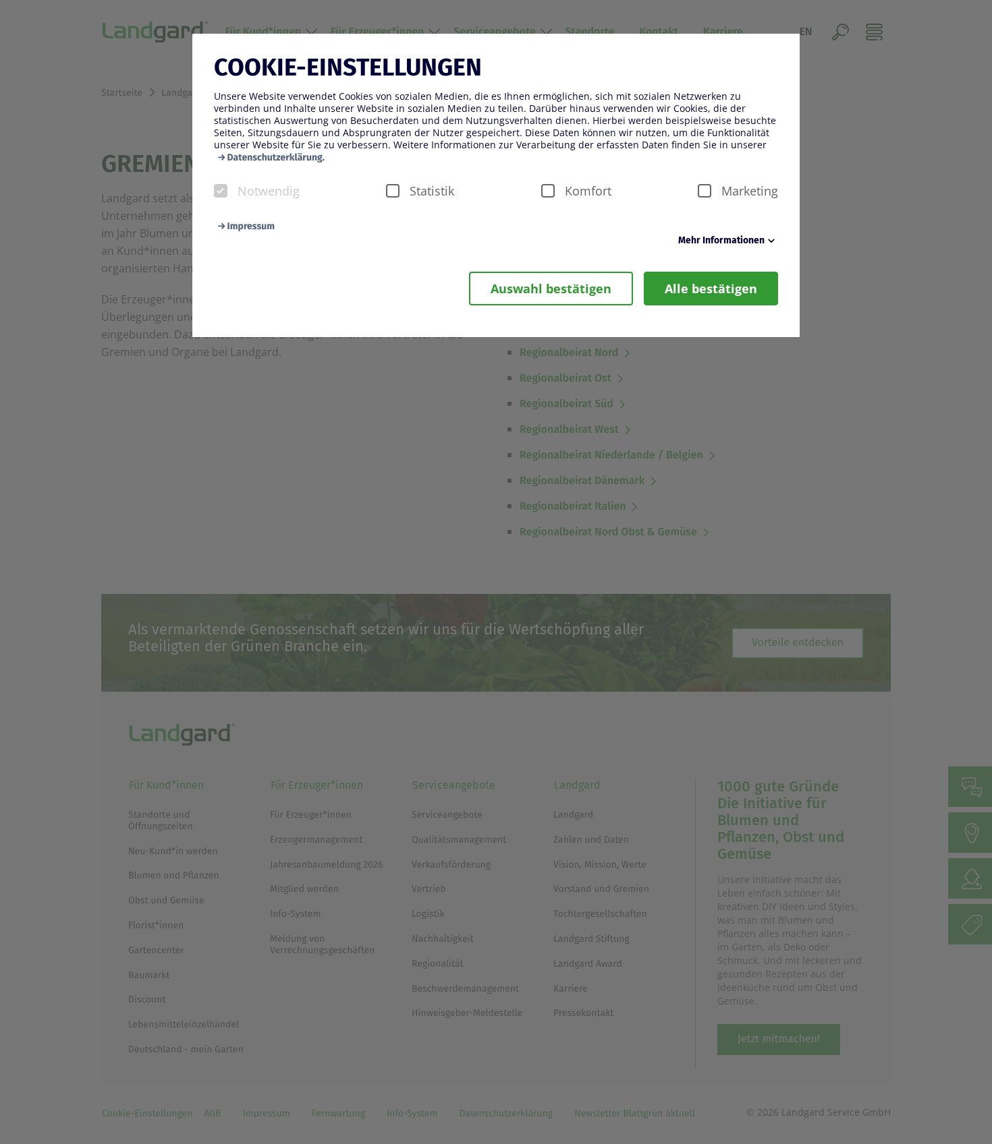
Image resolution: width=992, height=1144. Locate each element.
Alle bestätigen (711, 288)
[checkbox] (220, 191)
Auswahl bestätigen (551, 288)
